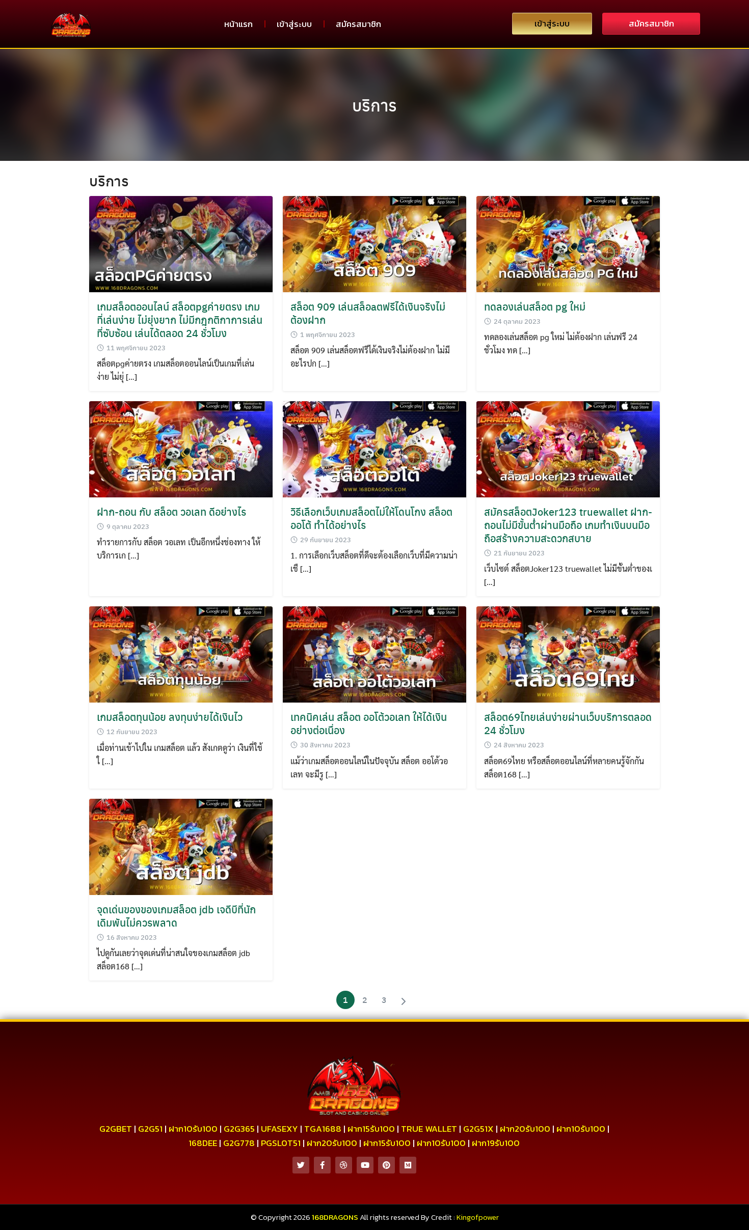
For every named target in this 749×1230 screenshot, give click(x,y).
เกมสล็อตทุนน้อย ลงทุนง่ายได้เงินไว (170, 716)
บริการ (374, 105)
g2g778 (239, 1143)
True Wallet (429, 1128)
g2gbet (115, 1128)
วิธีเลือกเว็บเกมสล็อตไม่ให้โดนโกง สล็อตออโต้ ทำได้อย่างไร (371, 518)
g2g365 (239, 1128)
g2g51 (150, 1128)
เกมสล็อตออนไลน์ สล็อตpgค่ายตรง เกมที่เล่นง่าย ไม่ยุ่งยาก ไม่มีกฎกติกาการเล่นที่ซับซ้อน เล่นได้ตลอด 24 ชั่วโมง (179, 319)
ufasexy (279, 1128)
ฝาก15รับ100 (371, 1128)
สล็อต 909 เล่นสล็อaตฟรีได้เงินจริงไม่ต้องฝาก (367, 313)
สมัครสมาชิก (358, 24)
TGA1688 (322, 1128)
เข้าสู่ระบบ (294, 24)
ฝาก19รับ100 (496, 1143)
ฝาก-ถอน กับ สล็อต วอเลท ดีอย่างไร (171, 511)
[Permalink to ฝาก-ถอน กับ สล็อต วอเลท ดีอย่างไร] (181, 448)
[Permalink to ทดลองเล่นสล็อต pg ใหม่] (568, 242)
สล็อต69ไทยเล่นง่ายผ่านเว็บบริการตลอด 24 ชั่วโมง (568, 723)
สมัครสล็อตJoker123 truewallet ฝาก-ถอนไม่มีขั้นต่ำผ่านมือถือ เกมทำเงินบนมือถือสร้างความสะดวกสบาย (568, 524)
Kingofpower (478, 1217)
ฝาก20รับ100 (525, 1128)
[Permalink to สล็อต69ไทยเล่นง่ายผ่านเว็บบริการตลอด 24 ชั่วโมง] (568, 653)
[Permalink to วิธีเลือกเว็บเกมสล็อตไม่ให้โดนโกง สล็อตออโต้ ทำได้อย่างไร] (374, 448)
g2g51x (478, 1128)
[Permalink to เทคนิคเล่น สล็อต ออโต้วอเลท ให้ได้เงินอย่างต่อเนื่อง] (374, 653)
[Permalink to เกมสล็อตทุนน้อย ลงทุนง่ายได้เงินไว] (181, 653)
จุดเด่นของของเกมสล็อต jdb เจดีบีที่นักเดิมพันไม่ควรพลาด (176, 916)
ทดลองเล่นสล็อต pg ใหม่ (534, 306)
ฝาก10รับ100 (193, 1128)
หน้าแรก (238, 24)
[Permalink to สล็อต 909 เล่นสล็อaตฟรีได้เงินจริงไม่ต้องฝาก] (374, 242)
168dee (203, 1143)
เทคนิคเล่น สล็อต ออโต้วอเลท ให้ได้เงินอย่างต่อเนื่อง (368, 723)
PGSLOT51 (281, 1143)
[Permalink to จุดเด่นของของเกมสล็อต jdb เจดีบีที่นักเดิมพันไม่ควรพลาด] (181, 845)
